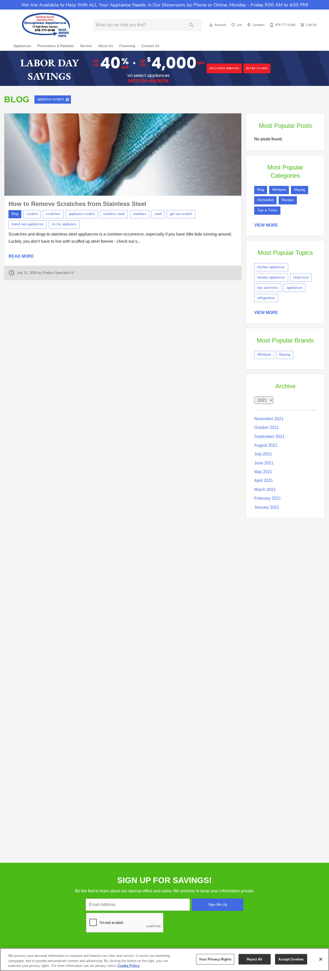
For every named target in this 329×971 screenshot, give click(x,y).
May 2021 (263, 472)
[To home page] (46, 25)
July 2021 (263, 454)
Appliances (22, 46)
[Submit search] (191, 25)
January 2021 (266, 507)
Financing (127, 46)
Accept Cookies (291, 959)
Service (86, 46)
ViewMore (266, 225)
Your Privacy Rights (215, 959)
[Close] (320, 959)
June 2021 (263, 463)
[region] (164, 959)
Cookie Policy (128, 966)
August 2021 (265, 445)
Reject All (254, 959)
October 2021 (266, 427)
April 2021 (263, 480)
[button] (211, 25)
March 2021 (265, 489)
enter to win (257, 68)
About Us (105, 46)
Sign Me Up (217, 904)
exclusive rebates (224, 68)
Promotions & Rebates (55, 46)
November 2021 (269, 419)
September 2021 (269, 436)
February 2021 (267, 498)
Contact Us (150, 46)
